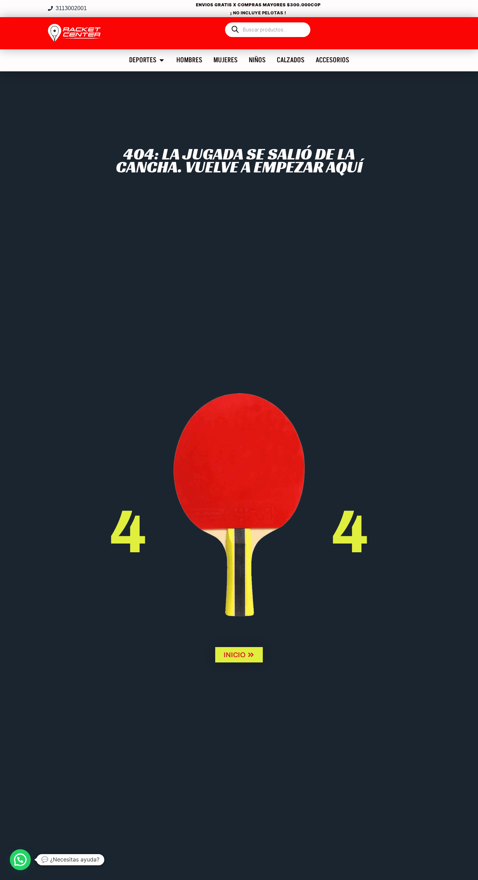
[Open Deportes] (161, 60)
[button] (20, 859)
